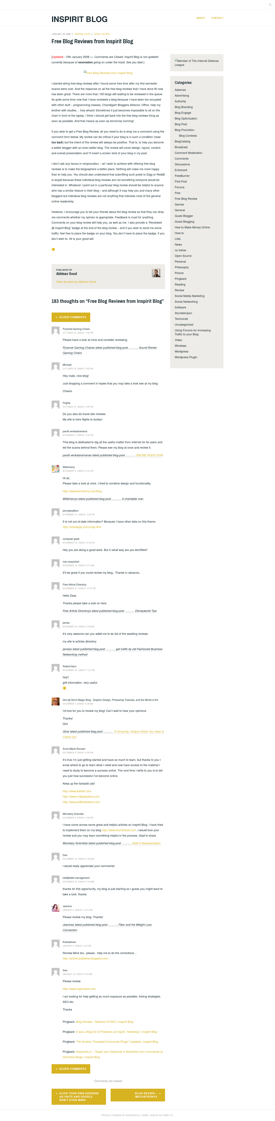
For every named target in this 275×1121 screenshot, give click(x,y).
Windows (180, 345)
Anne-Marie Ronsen (74, 749)
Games (179, 204)
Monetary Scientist (73, 814)
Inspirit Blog (80, 18)
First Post (181, 181)
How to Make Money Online (192, 227)
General (180, 210)
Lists (178, 238)
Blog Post (181, 124)
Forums (179, 187)
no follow (180, 250)
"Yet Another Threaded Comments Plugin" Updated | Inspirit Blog (117, 1041)
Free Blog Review (186, 198)
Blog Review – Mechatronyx (146, 1094)
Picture (179, 273)
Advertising (182, 95)
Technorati (181, 319)
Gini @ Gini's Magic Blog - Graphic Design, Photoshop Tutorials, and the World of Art (110, 700)
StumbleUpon (183, 313)
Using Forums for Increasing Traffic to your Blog (193, 332)
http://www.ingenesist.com (79, 989)
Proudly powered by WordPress (120, 1115)
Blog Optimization (186, 118)
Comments (182, 158)
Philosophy (182, 267)
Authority (180, 101)
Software (180, 307)
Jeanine (67, 906)
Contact (217, 18)
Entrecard (181, 170)
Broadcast (181, 147)
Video (178, 340)
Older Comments (72, 317)
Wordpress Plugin (186, 357)
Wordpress (181, 351)
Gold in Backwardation (146, 843)
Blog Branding (184, 107)
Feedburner (182, 175)
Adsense (180, 90)
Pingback (181, 278)
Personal (180, 261)
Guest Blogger (184, 216)
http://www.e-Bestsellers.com (81, 796)
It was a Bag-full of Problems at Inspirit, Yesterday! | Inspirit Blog (116, 1031)
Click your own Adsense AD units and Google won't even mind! (79, 1096)
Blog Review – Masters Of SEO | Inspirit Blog (104, 1021)
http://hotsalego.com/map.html (82, 527)
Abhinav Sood (82, 34)
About (201, 18)
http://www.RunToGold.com (119, 830)
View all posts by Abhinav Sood (76, 281)
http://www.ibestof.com (77, 791)
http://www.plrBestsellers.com (81, 802)
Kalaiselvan (69, 942)
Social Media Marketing (189, 296)
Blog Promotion (184, 130)
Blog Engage (183, 112)
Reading (180, 284)
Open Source (183, 256)
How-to (179, 233)
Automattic (166, 1115)
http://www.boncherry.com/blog (82, 491)
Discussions (182, 164)
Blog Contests (188, 135)
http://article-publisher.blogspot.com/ (86, 958)
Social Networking (186, 301)
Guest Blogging (184, 221)
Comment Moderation (188, 153)
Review (106, 34)
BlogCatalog (182, 141)
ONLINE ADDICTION (149, 455)
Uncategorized (184, 324)
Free (177, 193)
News (98, 34)
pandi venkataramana (75, 431)
